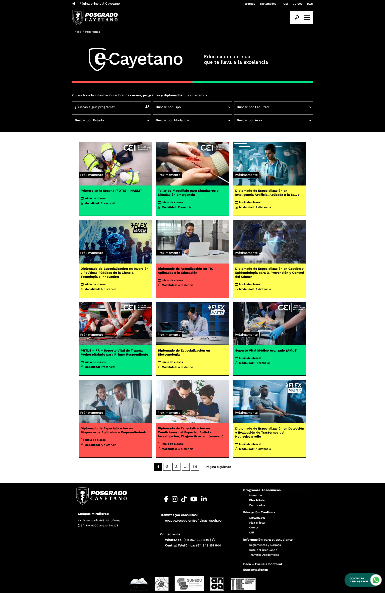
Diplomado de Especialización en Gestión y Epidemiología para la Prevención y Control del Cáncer (269, 273)
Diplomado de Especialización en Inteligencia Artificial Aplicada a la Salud (267, 193)
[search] (297, 17)
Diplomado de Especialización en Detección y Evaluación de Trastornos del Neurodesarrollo (269, 432)
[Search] (297, 17)
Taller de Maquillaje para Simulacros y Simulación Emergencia (188, 193)
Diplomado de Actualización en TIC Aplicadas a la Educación (185, 271)
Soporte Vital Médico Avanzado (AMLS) (266, 350)
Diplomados (268, 3)
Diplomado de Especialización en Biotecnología (184, 352)
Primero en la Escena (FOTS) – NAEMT (111, 191)
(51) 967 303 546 (196, 540)
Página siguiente (218, 467)
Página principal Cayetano (99, 3)
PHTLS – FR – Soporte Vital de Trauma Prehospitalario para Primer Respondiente (114, 352)
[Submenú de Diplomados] (278, 3)
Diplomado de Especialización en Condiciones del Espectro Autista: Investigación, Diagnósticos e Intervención (192, 432)
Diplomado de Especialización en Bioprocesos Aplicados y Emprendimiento (114, 430)
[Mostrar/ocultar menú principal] (306, 17)
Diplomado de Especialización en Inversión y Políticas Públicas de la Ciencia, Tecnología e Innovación (115, 273)
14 (195, 466)
